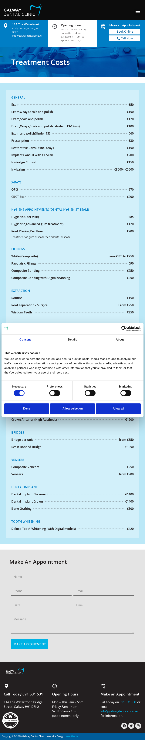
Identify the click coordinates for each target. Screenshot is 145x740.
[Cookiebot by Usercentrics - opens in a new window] (124, 328)
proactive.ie (71, 736)
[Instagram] (138, 726)
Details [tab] (72, 339)
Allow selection (72, 408)
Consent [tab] (25, 339)
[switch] (54, 393)
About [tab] (120, 339)
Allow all (118, 408)
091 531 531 (128, 702)
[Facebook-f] (124, 726)
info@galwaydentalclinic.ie (27, 35)
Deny (26, 408)
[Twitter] (131, 726)
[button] (137, 12)
